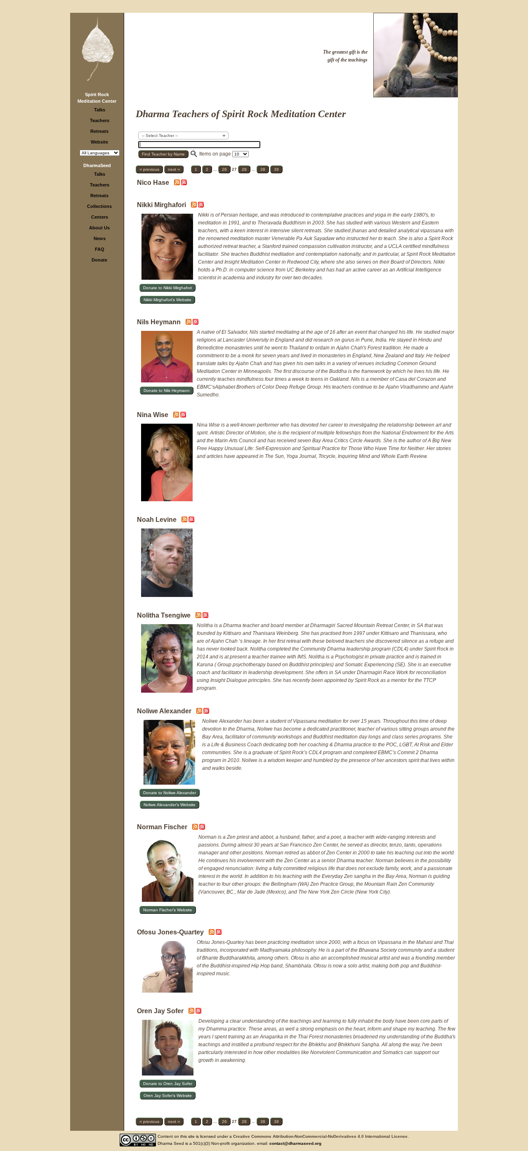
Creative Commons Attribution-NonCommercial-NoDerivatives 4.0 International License (320, 1136)
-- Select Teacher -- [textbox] (160, 135)
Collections (99, 206)
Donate (99, 259)
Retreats (99, 131)
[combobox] (183, 135)
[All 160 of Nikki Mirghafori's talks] (201, 206)
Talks (99, 109)
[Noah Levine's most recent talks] (185, 521)
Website (99, 141)
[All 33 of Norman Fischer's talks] (202, 828)
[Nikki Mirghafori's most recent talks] (194, 206)
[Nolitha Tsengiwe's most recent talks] (199, 616)
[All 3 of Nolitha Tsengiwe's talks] (205, 616)
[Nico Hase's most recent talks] (177, 183)
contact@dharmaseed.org (295, 1143)
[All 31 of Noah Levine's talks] (191, 521)
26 (224, 169)
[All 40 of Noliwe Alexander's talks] (206, 712)
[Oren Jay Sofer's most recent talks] (192, 1012)
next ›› (174, 169)
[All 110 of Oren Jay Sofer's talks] (198, 1012)
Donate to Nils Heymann (167, 390)
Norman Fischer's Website (167, 910)
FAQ (99, 249)
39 (276, 169)
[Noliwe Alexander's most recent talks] (199, 712)
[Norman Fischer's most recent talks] (195, 828)
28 (244, 169)
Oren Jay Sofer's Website (168, 1095)
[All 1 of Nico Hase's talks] (184, 183)
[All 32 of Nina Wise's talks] (183, 416)
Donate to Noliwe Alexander (169, 792)
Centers (99, 217)
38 (262, 169)
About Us (99, 227)
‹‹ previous (149, 169)
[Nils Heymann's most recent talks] (189, 323)
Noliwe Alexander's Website (170, 804)
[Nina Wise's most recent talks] (176, 416)
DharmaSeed (97, 165)
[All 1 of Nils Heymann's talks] (195, 323)
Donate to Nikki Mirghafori (167, 287)
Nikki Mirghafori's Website (167, 299)
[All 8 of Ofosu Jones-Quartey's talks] (219, 933)
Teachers (99, 120)
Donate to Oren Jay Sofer (167, 1083)
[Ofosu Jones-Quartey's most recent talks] (212, 933)
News (100, 238)
